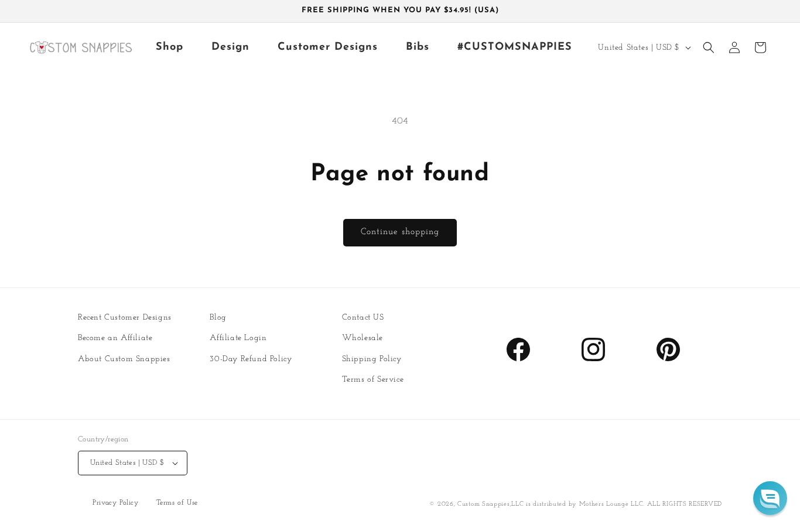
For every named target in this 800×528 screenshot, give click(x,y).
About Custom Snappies (124, 358)
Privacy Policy (115, 503)
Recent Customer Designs (125, 317)
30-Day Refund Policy (251, 358)
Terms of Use (177, 503)
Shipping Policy (372, 358)
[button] (709, 47)
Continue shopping (400, 232)
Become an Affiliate (115, 338)
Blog (218, 317)
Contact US (363, 317)
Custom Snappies (483, 504)
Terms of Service (373, 379)
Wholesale (362, 338)
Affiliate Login (238, 338)
